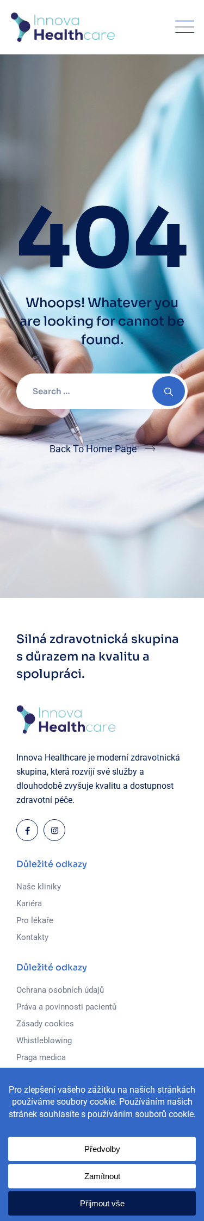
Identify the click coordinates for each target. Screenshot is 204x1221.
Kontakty (32, 937)
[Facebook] (27, 830)
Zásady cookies (45, 1024)
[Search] (168, 391)
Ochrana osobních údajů (60, 990)
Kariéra (29, 903)
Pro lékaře (34, 920)
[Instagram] (54, 830)
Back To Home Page (93, 448)
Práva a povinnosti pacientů (66, 1007)
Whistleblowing (44, 1040)
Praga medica (41, 1057)
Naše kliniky (38, 887)
